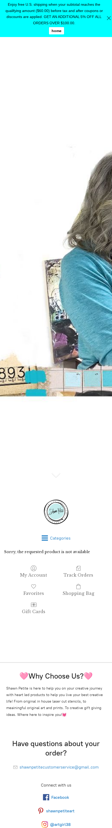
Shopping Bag (78, 593)
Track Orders (78, 575)
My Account (33, 575)
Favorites (33, 593)
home (56, 31)
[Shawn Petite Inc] (56, 512)
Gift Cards (33, 611)
